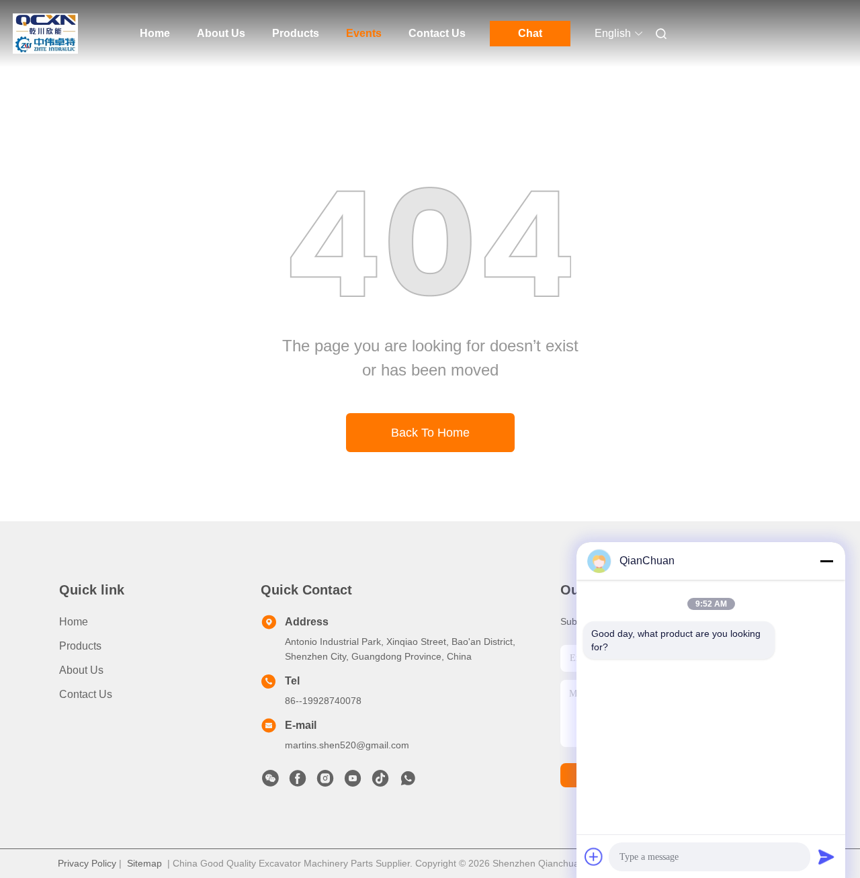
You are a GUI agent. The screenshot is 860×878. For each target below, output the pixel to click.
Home (155, 33)
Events (364, 33)
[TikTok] (380, 782)
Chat (530, 33)
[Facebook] (297, 782)
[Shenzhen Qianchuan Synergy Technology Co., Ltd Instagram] (325, 782)
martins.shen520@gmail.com (347, 745)
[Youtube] (352, 782)
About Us (221, 33)
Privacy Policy (87, 863)
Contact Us (437, 33)
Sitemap (144, 863)
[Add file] (594, 856)
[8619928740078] (407, 782)
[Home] (45, 33)
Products (295, 33)
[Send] (826, 856)
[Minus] (826, 561)
